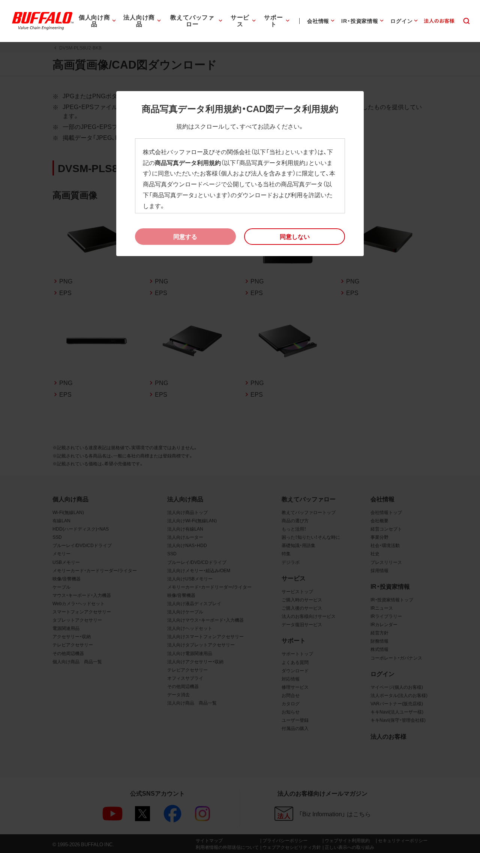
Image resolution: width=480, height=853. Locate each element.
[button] (294, 236)
